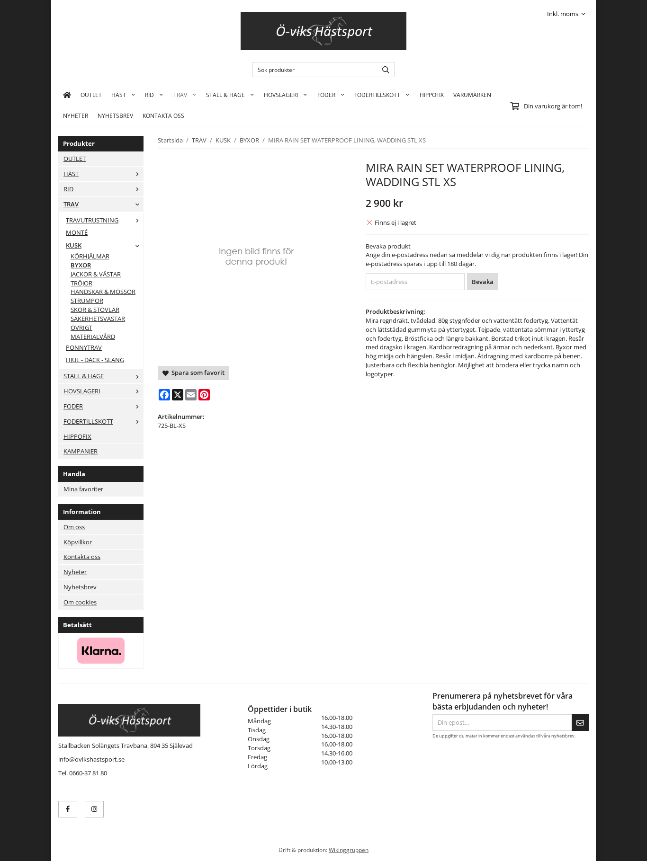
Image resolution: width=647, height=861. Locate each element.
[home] (67, 94)
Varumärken (472, 94)
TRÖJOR (81, 283)
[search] (383, 69)
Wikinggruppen (348, 849)
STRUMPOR (87, 300)
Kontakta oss (81, 556)
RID (149, 94)
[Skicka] (580, 722)
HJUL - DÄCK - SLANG (95, 359)
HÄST (118, 94)
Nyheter (75, 115)
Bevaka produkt (388, 246)
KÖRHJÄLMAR (90, 256)
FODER (326, 94)
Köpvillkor (77, 542)
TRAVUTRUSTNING (92, 220)
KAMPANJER (80, 451)
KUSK (73, 245)
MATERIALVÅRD (93, 336)
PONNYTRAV (84, 347)
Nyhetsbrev (115, 115)
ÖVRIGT (81, 327)
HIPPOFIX (432, 94)
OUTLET (91, 94)
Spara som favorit (197, 372)
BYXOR (81, 265)
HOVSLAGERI (281, 94)
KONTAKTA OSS (163, 115)
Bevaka (483, 281)
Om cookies (80, 602)
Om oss (74, 527)
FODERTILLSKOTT (377, 94)
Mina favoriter (83, 489)
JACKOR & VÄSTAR (96, 274)
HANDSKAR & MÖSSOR (103, 291)
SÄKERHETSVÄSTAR (98, 318)
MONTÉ (77, 232)
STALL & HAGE (225, 94)
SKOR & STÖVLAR (95, 309)
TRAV (180, 94)
